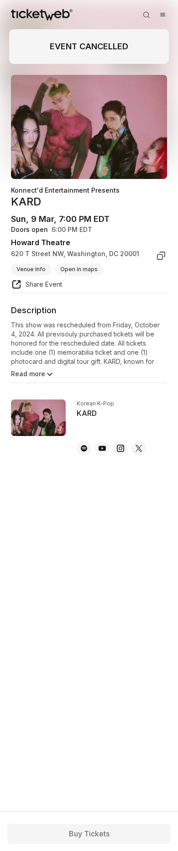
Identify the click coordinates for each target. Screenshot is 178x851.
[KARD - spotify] (84, 448)
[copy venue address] (161, 256)
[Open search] (146, 14)
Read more (28, 374)
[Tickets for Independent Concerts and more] (42, 14)
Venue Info (31, 269)
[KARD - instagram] (120, 448)
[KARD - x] (138, 448)
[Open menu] (162, 14)
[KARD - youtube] (102, 448)
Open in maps (79, 269)
